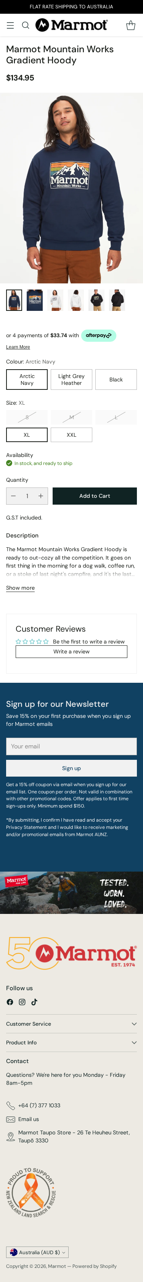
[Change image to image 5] (96, 300)
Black (116, 379)
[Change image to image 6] (117, 300)
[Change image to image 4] (76, 300)
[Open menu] (10, 25)
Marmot (57, 1266)
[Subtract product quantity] (13, 496)
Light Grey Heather (71, 379)
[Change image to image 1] (14, 300)
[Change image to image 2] (35, 300)
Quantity (17, 479)
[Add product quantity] (41, 496)
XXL (72, 434)
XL (27, 434)
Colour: (30, 361)
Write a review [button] (71, 651)
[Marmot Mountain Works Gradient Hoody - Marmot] (71, 188)
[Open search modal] (25, 25)
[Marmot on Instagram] (22, 1003)
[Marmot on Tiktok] (34, 1003)
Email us (28, 1119)
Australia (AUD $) (39, 1252)
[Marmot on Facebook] (9, 1003)
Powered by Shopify (94, 1266)
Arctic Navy (27, 379)
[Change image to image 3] (55, 300)
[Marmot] (71, 25)
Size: (15, 402)
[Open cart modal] (130, 25)
